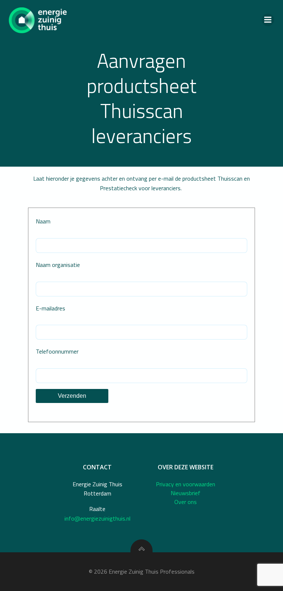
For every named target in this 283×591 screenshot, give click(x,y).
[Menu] (268, 20)
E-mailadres (50, 308)
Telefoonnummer (57, 351)
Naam (43, 221)
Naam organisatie (58, 264)
